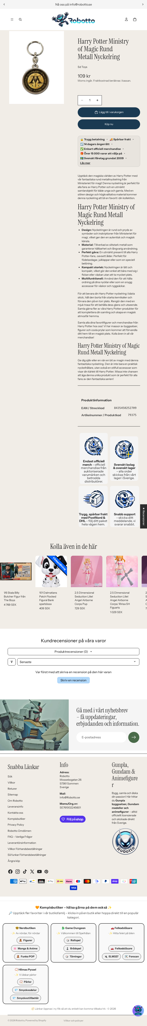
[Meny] (12, 19)
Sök (10, 776)
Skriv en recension (73, 680)
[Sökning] (20, 19)
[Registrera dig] (133, 737)
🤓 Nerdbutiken (26, 928)
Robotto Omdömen (19, 831)
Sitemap (13, 794)
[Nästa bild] (143, 4)
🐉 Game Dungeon (73, 928)
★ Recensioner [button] (143, 516)
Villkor (11, 782)
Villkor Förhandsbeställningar (25, 849)
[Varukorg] (135, 19)
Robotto (20, 1020)
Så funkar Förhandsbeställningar (27, 855)
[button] (138, 1010)
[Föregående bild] (4, 4)
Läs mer (85, 163)
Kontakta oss (15, 812)
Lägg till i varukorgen (111, 112)
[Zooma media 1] (36, 67)
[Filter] (12, 662)
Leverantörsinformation (22, 843)
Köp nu (109, 124)
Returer (12, 788)
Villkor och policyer (73, 1020)
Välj (64, 581)
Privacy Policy (16, 824)
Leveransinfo (15, 806)
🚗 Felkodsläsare (121, 928)
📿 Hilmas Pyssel (25, 969)
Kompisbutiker (16, 818)
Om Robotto (15, 800)
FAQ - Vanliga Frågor (20, 836)
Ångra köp (14, 861)
